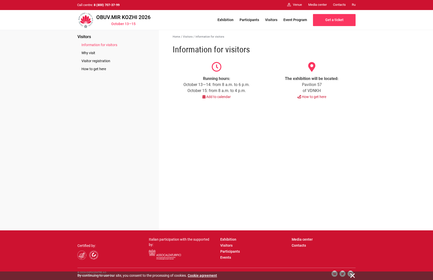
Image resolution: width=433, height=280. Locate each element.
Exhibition (226, 20)
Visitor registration (95, 61)
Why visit (88, 53)
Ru (354, 5)
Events (225, 257)
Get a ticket (334, 20)
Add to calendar (218, 97)
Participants (249, 20)
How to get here (93, 69)
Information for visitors (99, 45)
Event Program (295, 20)
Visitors (271, 20)
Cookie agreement (202, 275)
